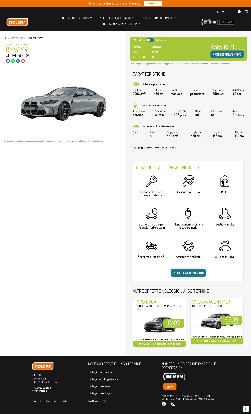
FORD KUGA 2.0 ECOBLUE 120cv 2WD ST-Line (158, 307)
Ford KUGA (145, 302)
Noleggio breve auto (75, 18)
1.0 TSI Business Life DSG (207, 306)
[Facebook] (239, 12)
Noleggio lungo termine (157, 18)
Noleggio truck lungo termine (103, 379)
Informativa (63, 401)
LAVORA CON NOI (97, 401)
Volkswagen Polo (211, 302)
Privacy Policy (37, 401)
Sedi (219, 11)
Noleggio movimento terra (120, 24)
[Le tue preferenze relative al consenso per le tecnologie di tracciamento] (246, 409)
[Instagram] (246, 12)
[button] (8, 61)
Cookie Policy (50, 401)
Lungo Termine (16, 38)
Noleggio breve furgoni (115, 18)
